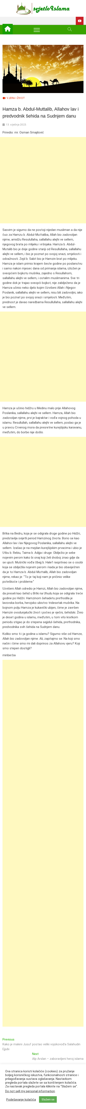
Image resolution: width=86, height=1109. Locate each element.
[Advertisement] (43, 180)
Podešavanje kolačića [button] (21, 1099)
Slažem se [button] (48, 1099)
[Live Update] (79, 21)
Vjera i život (16, 98)
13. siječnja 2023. (16, 124)
